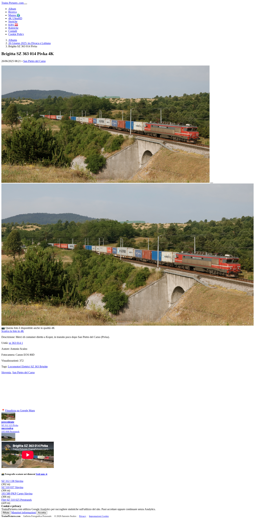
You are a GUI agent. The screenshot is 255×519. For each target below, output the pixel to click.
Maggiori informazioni (23, 512)
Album (12, 8)
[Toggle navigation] (25, 3)
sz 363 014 (16, 342)
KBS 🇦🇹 (13, 24)
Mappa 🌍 (14, 15)
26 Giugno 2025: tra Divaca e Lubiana (29, 43)
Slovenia (6, 372)
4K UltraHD (15, 18)
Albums (12, 40)
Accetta (42, 512)
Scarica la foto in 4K (12, 331)
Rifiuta (6, 512)
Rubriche (13, 27)
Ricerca (12, 11)
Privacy (82, 516)
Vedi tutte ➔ (41, 474)
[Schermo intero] (211, 182)
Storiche (12, 21)
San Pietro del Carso (34, 61)
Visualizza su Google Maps (20, 410)
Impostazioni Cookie (99, 516)
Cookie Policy (16, 34)
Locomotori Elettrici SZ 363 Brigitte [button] (28, 366)
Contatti (12, 31)
